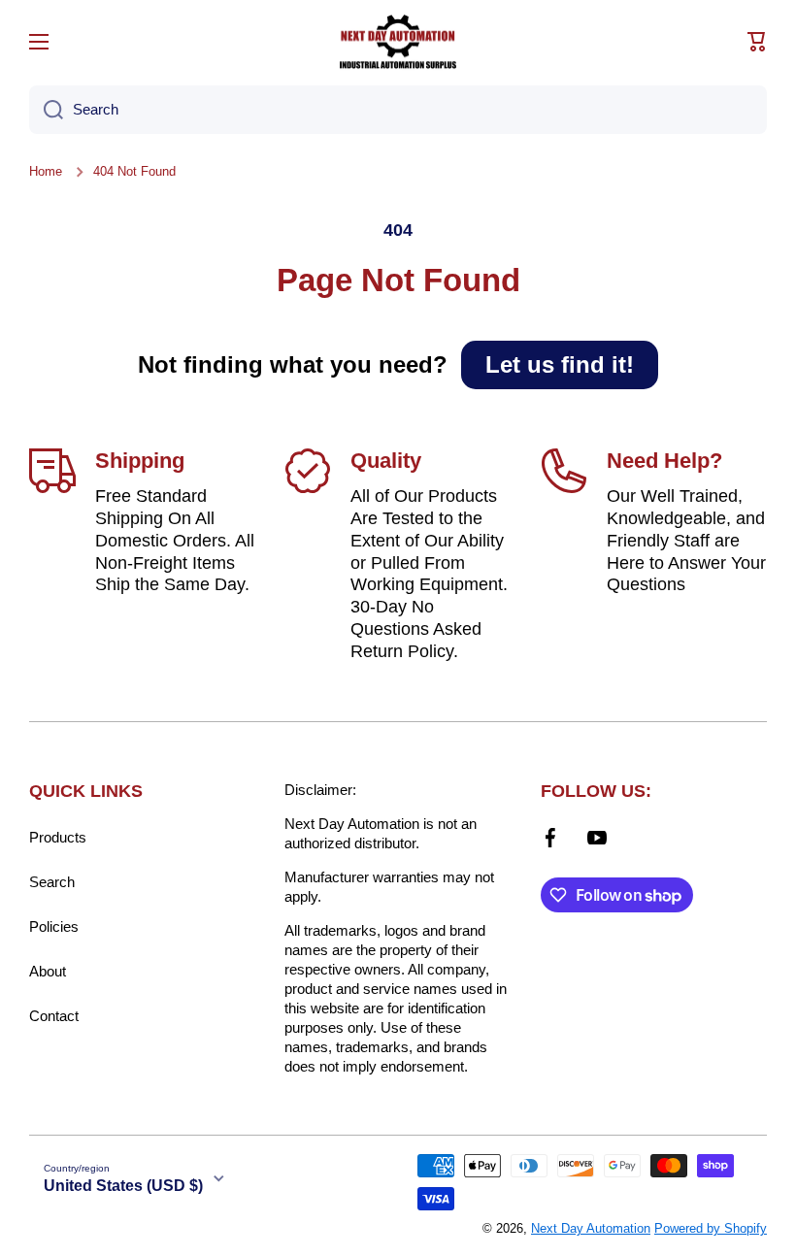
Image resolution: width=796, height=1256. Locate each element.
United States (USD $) (123, 1185)
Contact (54, 1016)
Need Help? (664, 460)
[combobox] (398, 109)
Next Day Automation (590, 1228)
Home (45, 171)
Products (57, 837)
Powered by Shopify (710, 1228)
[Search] (46, 109)
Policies (54, 926)
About (47, 971)
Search (52, 882)
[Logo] (398, 42)
